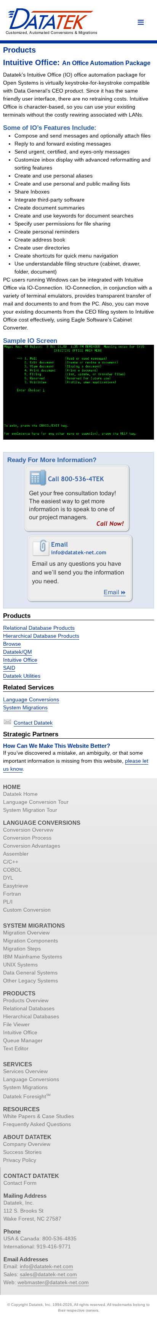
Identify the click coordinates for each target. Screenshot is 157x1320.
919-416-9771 (54, 1246)
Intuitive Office (20, 660)
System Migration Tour (30, 810)
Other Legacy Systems (30, 981)
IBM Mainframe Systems (32, 957)
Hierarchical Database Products (41, 636)
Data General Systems (30, 973)
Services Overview (25, 1071)
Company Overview (26, 1144)
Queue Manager (23, 1040)
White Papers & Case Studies (38, 1116)
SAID (9, 668)
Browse (12, 644)
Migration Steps (22, 949)
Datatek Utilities (21, 676)
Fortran (12, 894)
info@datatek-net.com (46, 1266)
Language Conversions (31, 699)
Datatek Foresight (27, 1096)
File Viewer (16, 1024)
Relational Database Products (39, 628)
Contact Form (20, 1183)
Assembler (16, 854)
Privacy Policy (19, 1160)
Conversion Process (27, 838)
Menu (140, 22)
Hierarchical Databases (31, 1016)
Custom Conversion (27, 910)
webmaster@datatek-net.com (53, 1282)
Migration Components (30, 941)
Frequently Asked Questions (37, 1124)
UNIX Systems (20, 965)
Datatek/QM (17, 652)
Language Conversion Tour (36, 802)
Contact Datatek (33, 723)
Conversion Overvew (28, 830)
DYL (8, 878)
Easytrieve (15, 886)
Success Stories (22, 1152)
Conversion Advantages (31, 846)
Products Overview (25, 1000)
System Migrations (25, 707)
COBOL (12, 870)
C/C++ (10, 862)
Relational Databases (28, 1008)
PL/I (8, 902)
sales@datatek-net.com (48, 1274)
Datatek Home (20, 794)
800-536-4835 (59, 1238)
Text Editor (16, 1048)
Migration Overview (26, 933)
